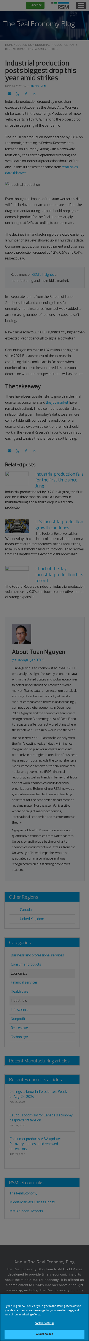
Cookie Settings (44, 1323)
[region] (44, 1317)
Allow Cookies (44, 1334)
